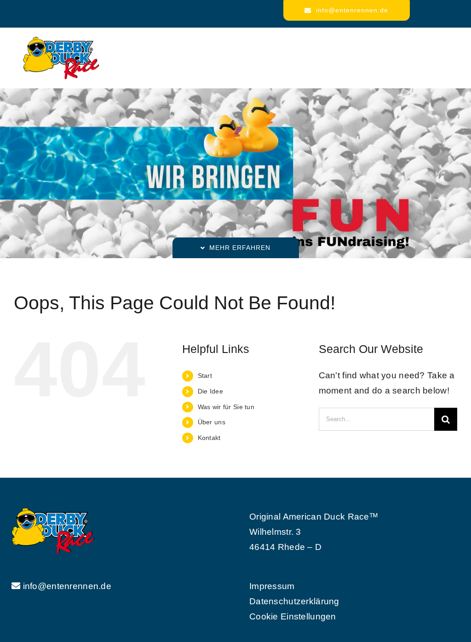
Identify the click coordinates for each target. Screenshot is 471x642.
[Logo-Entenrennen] (61, 41)
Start (205, 375)
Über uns (211, 422)
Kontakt (209, 437)
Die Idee (210, 391)
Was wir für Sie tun (226, 407)
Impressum (272, 586)
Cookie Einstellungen (292, 616)
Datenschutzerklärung (294, 601)
